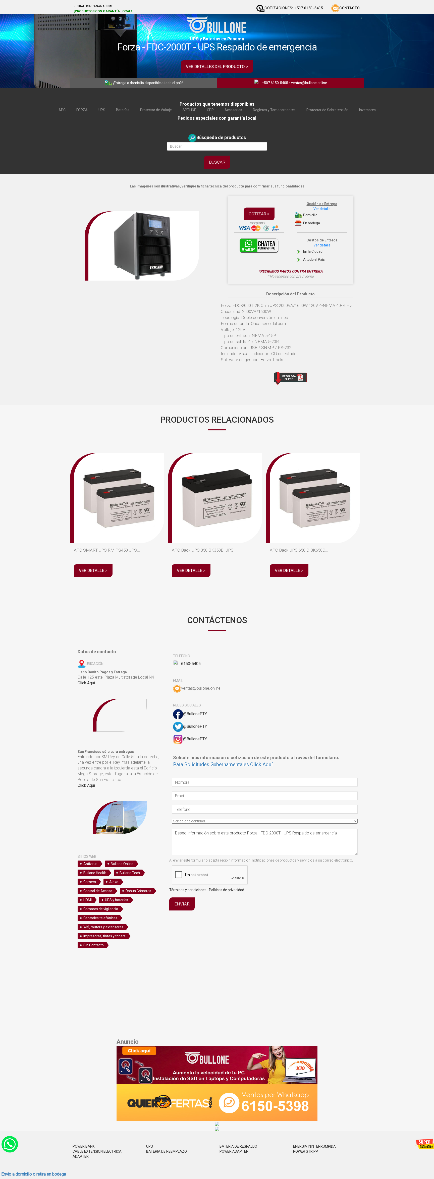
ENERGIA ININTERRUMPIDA (314, 1146)
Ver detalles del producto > (217, 66)
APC (62, 110)
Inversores (367, 110)
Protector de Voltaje (156, 110)
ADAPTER (81, 1156)
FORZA (82, 110)
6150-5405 (191, 663)
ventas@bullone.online (309, 83)
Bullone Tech (130, 873)
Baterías (122, 110)
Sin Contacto (93, 945)
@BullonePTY (195, 713)
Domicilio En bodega (319, 213)
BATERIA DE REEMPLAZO (166, 1151)
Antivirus (90, 864)
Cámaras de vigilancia (100, 909)
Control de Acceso (97, 891)
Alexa (113, 882)
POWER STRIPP (305, 1151)
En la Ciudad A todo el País (320, 249)
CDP (210, 110)
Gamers (89, 882)
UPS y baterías (116, 900)
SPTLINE (189, 110)
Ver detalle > (93, 570)
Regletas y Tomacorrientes (274, 110)
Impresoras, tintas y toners (104, 936)
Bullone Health (94, 873)
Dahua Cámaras (138, 891)
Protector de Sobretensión (327, 110)
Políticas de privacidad (226, 890)
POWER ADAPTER (234, 1151)
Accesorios (233, 110)
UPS (101, 110)
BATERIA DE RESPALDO (238, 1146)
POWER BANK (83, 1146)
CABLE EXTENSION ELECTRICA (97, 1151)
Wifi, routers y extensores (103, 927)
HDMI (87, 900)
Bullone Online (122, 864)
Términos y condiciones (187, 890)
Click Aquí (86, 683)
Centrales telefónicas (100, 918)
